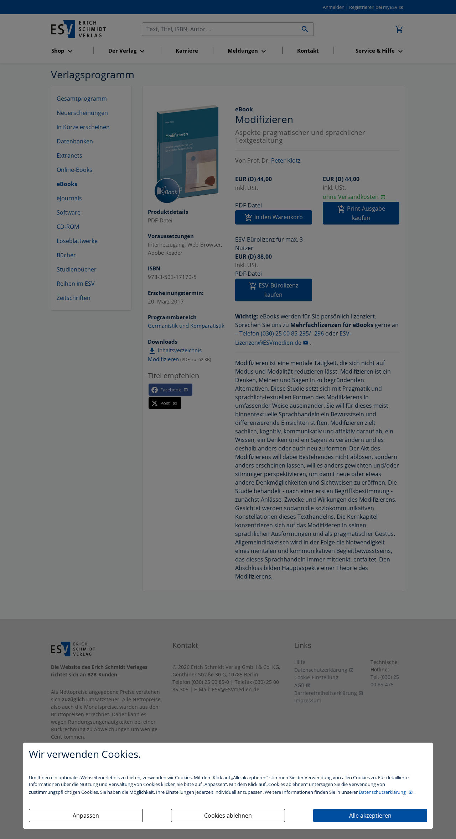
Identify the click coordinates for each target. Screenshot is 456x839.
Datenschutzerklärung (383, 792)
